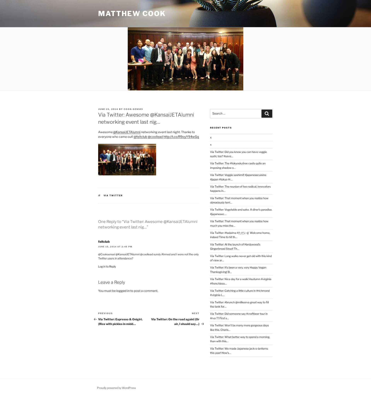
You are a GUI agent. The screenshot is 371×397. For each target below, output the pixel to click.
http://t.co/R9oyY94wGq (181, 137)
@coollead (155, 137)
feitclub (104, 242)
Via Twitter (113, 195)
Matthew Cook (132, 13)
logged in (123, 291)
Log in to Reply (107, 266)
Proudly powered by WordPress (116, 387)
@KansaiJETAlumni (126, 132)
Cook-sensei (133, 109)
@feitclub (140, 137)
